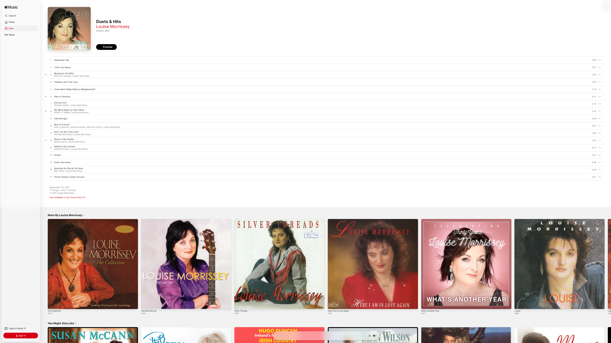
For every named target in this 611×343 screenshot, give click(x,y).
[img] (11, 7)
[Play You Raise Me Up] (145, 305)
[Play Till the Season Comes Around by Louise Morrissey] (51, 177)
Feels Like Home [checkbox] (62, 162)
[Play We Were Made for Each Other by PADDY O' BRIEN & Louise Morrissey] (51, 111)
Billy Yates (59, 171)
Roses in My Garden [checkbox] (64, 139)
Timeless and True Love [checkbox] (66, 82)
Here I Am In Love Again (340, 220)
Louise (517, 220)
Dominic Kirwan (77, 127)
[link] (66, 215)
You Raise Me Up (149, 220)
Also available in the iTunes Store (66, 197)
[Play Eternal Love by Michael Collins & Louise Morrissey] (51, 104)
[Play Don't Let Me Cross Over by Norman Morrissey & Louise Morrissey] (51, 133)
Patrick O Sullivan (62, 76)
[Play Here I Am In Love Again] (331, 305)
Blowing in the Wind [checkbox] (64, 73)
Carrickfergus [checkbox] (60, 118)
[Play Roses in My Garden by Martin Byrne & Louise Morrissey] (51, 140)
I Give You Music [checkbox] (62, 67)
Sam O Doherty (61, 127)
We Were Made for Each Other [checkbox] (69, 110)
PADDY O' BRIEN (62, 112)
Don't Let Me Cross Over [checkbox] (66, 132)
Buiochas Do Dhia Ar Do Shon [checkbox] (68, 168)
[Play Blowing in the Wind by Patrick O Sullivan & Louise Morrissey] (51, 74)
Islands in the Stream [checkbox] (64, 146)
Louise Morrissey (113, 26)
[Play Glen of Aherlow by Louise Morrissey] (51, 96)
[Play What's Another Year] (425, 305)
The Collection (55, 220)
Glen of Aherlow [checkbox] (62, 96)
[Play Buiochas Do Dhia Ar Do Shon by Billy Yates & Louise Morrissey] (51, 169)
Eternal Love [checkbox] (60, 102)
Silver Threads (241, 220)
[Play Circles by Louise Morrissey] (51, 155)
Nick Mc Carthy (94, 127)
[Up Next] (370, 335)
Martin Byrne (60, 141)
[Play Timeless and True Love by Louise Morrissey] (51, 82)
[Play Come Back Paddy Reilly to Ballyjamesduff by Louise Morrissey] (51, 89)
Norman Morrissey (63, 134)
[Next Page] (608, 264)
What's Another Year (431, 220)
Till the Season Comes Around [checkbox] (69, 177)
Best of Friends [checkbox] (61, 124)
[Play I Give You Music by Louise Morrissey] (51, 67)
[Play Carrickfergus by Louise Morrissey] (51, 118)
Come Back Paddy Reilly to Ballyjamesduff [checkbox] (74, 89)
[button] (21, 15)
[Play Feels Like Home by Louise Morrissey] (51, 162)
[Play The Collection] (51, 305)
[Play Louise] (518, 305)
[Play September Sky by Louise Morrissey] (51, 60)
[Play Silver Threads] (238, 305)
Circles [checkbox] (57, 155)
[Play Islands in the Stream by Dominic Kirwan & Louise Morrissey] (51, 147)
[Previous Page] (44, 264)
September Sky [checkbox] (61, 60)
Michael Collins (61, 105)
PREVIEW (592, 60)
